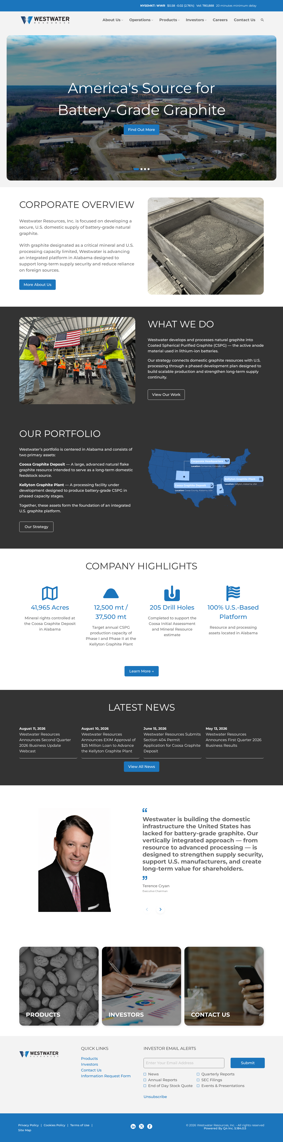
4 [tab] (149, 169)
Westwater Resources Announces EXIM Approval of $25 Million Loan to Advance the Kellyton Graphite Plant (108, 742)
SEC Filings (211, 1080)
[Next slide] (160, 909)
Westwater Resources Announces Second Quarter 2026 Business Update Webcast (45, 742)
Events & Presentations (222, 1086)
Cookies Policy (54, 1125)
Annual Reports (162, 1080)
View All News (141, 766)
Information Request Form (110, 1076)
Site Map (24, 1130)
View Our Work (166, 394)
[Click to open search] (261, 20)
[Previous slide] (147, 909)
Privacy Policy (28, 1125)
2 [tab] (141, 169)
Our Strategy (36, 527)
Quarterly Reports (218, 1074)
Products (96, 1058)
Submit (248, 1063)
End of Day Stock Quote (170, 1086)
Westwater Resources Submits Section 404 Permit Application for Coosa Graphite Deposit (172, 742)
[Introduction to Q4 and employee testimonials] (167, 377)
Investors (97, 1064)
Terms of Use (79, 1125)
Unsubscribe (155, 1096)
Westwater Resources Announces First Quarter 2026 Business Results (233, 740)
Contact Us (98, 1070)
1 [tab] (135, 169)
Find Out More (141, 129)
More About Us (37, 284)
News (153, 1074)
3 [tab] (145, 169)
